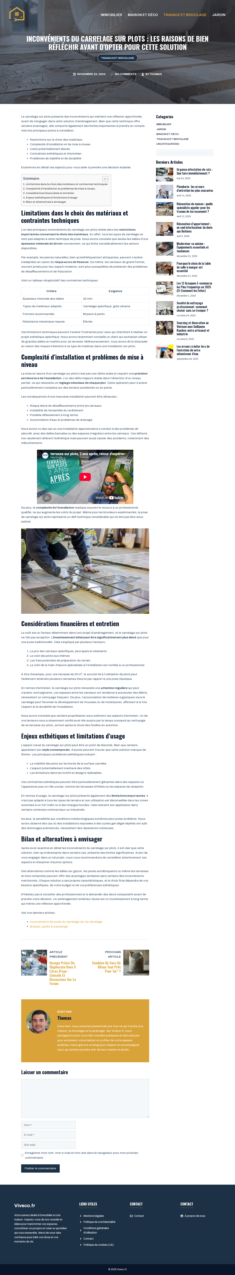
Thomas (156, 74)
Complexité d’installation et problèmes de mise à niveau (60, 188)
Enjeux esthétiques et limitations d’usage (51, 197)
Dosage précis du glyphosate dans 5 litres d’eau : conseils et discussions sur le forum (63, 973)
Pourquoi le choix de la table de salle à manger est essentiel (194, 267)
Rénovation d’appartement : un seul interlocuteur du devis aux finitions (194, 227)
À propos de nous (195, 1215)
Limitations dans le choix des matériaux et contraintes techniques (67, 184)
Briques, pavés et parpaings (49, 926)
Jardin (218, 15)
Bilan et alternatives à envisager (46, 202)
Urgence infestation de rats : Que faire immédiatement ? (194, 171)
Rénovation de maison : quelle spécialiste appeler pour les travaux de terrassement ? (195, 207)
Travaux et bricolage (185, 15)
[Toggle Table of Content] (104, 179)
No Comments (125, 74)
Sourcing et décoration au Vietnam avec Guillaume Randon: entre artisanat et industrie (193, 328)
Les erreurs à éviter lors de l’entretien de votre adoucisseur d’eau (193, 350)
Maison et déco (143, 15)
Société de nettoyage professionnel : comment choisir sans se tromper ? (192, 307)
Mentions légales (93, 1215)
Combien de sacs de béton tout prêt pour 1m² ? (106, 967)
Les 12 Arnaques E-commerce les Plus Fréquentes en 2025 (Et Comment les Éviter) (194, 287)
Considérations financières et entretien (50, 193)
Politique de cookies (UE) (98, 1244)
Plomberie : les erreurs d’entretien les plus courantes (195, 188)
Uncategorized (167, 144)
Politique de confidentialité (99, 1221)
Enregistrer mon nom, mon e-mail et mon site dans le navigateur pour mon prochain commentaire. (81, 1155)
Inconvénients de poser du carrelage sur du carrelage (66, 921)
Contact (88, 1238)
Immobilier (111, 15)
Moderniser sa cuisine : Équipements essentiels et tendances (193, 247)
